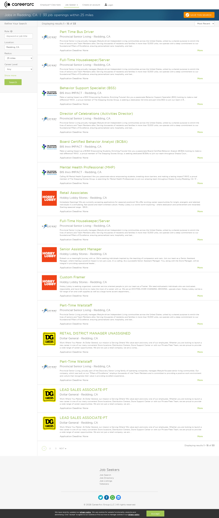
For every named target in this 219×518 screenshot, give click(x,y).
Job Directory (107, 478)
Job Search (105, 475)
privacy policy (85, 512)
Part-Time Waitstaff (76, 305)
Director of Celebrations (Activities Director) (96, 113)
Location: (9, 42)
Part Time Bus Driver (77, 32)
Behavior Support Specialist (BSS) (88, 88)
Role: (7, 31)
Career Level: (11, 64)
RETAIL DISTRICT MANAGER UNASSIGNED (95, 333)
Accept (155, 513)
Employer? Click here (50, 5)
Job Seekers (109, 469)
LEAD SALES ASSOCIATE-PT (84, 389)
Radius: (8, 53)
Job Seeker (70, 5)
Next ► (63, 448)
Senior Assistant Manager (81, 249)
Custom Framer (72, 277)
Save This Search (200, 15)
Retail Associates (74, 193)
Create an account (91, 5)
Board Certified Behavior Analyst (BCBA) (94, 141)
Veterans (104, 484)
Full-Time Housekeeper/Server (85, 60)
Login (110, 5)
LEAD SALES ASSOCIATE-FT (83, 417)
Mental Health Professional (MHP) (87, 167)
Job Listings (106, 481)
